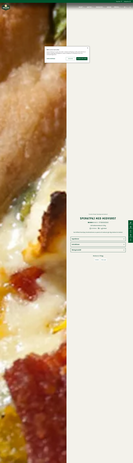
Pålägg (101, 256)
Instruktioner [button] (76, 244)
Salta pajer (103, 259)
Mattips (89, 7)
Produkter (99, 7)
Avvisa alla (70, 58)
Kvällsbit (97, 259)
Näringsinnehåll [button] (76, 250)
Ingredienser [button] (75, 239)
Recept (81, 7)
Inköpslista (126, 1)
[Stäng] (87, 48)
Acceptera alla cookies (82, 58)
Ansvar (109, 7)
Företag (116, 7)
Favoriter (118, 1)
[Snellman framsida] (6, 7)
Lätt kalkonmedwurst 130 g (98, 225)
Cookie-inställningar (51, 58)
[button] (84, 7)
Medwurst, (96, 256)
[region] (67, 54)
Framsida (91, 214)
